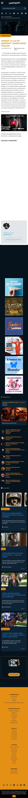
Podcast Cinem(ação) (14, 711)
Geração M (14, 712)
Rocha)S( (14, 755)
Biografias (14, 716)
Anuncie (14, 700)
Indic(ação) (14, 720)
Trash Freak (14, 757)
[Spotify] (22, 13)
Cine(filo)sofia (14, 759)
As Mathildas (14, 715)
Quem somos (14, 696)
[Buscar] (25, 8)
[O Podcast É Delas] (14, 384)
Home (2, 16)
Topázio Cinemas (14, 773)
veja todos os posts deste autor (13, 239)
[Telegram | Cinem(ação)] (14, 287)
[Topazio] (14, 326)
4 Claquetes (14, 737)
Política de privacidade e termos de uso (14, 702)
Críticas (14, 729)
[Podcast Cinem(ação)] (14, 345)
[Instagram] (2, 13)
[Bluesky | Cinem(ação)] (14, 365)
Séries (14, 763)
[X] (10, 13)
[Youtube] (26, 13)
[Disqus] (14, 160)
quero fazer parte (14, 674)
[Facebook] (6, 13)
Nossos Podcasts (14, 708)
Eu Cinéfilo (14, 753)
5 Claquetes (14, 739)
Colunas (14, 745)
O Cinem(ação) (14, 694)
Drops (14, 718)
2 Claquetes (14, 733)
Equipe (14, 698)
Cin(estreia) (14, 749)
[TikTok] (18, 13)
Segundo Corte (14, 722)
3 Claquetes (14, 735)
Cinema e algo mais (14, 747)
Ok (14, 796)
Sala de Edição (14, 771)
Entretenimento (8, 16)
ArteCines (14, 761)
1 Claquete (14, 731)
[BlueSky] (14, 13)
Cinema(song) (14, 751)
